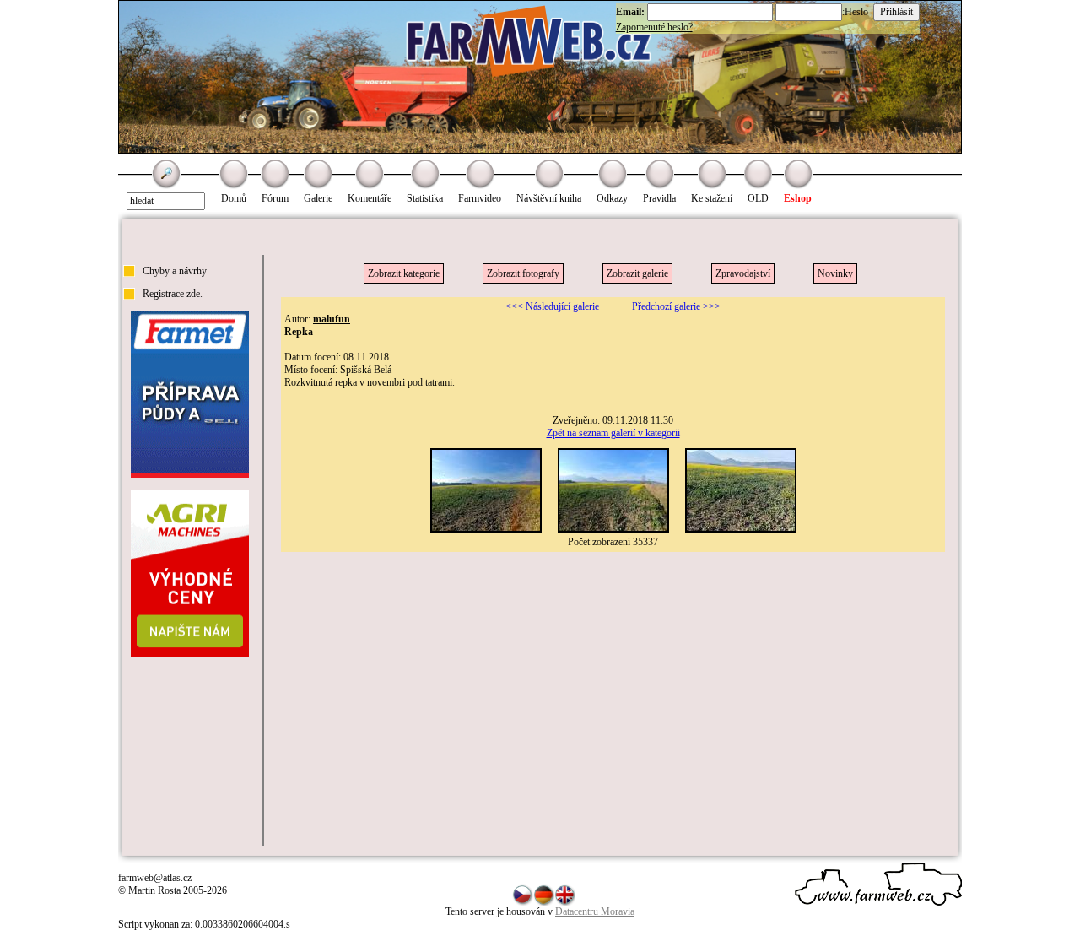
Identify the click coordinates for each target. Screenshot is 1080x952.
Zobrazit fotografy (523, 273)
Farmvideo (479, 198)
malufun (331, 319)
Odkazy (612, 198)
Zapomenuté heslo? (654, 27)
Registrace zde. (172, 294)
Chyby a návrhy (175, 271)
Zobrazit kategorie (404, 273)
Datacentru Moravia (594, 911)
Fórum (275, 198)
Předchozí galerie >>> (675, 306)
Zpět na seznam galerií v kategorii (613, 433)
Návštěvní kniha (548, 198)
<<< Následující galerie (553, 306)
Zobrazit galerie (637, 273)
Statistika (425, 198)
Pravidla (659, 198)
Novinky (835, 273)
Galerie (318, 198)
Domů (233, 198)
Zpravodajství (743, 273)
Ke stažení (711, 198)
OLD (758, 198)
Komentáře (370, 198)
